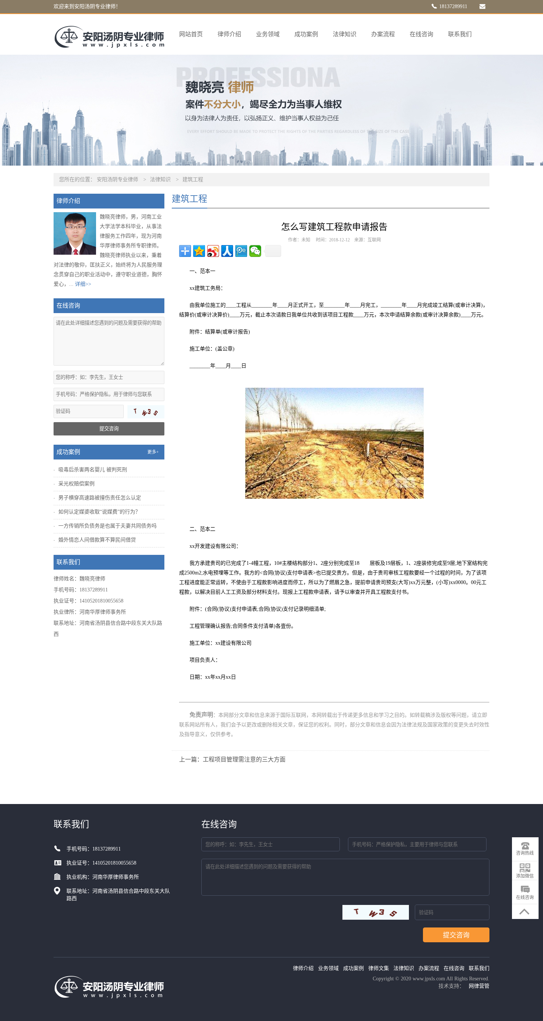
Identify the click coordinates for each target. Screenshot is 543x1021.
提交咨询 (109, 428)
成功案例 (306, 34)
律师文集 (378, 968)
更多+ (153, 452)
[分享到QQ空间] (199, 251)
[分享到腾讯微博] (241, 251)
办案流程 (383, 34)
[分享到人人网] (227, 251)
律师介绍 (229, 34)
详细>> (83, 284)
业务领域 (268, 34)
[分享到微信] (255, 251)
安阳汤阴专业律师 (117, 179)
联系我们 (460, 34)
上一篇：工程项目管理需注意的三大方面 (232, 759)
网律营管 (479, 986)
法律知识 (344, 34)
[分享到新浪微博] (213, 251)
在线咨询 (421, 34)
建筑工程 (192, 179)
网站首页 (191, 34)
